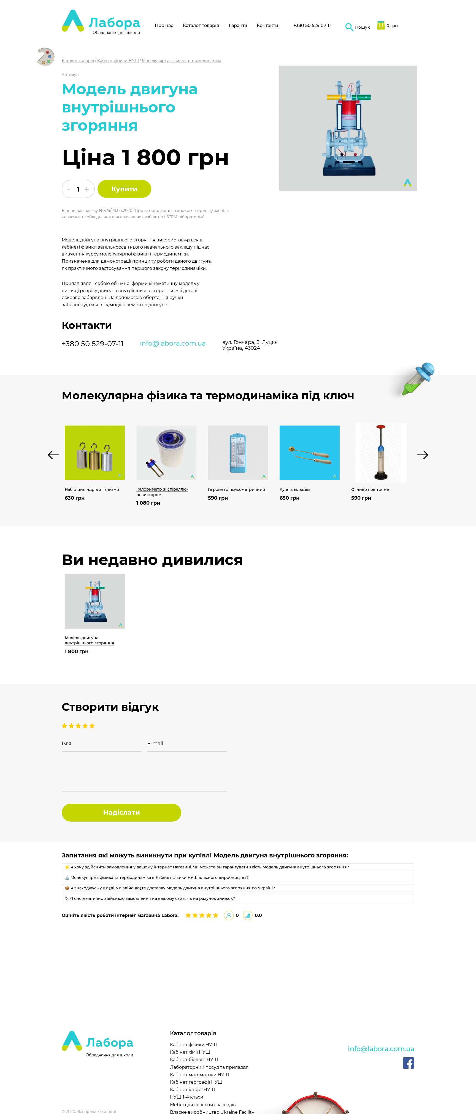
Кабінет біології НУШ (194, 1059)
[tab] (238, 867)
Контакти (267, 25)
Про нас (164, 25)
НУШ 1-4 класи (186, 1097)
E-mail (155, 744)
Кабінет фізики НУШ (193, 1044)
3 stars (78, 725)
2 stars (85, 725)
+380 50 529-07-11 (92, 344)
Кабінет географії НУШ (196, 1082)
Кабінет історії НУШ (192, 1089)
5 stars (65, 725)
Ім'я (66, 744)
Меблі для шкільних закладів (203, 1104)
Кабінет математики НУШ (199, 1074)
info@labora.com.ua (173, 343)
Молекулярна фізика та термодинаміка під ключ (208, 395)
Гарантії (238, 25)
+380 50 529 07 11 (312, 25)
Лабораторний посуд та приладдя (209, 1067)
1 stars (92, 725)
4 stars (72, 725)
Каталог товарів (201, 25)
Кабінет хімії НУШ (190, 1052)
